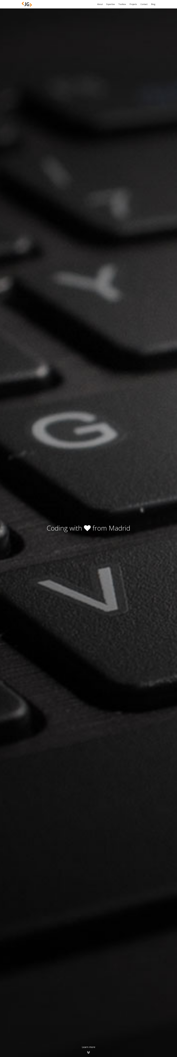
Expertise (110, 4)
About (100, 4)
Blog (153, 4)
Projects (133, 4)
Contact (144, 4)
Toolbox (122, 4)
